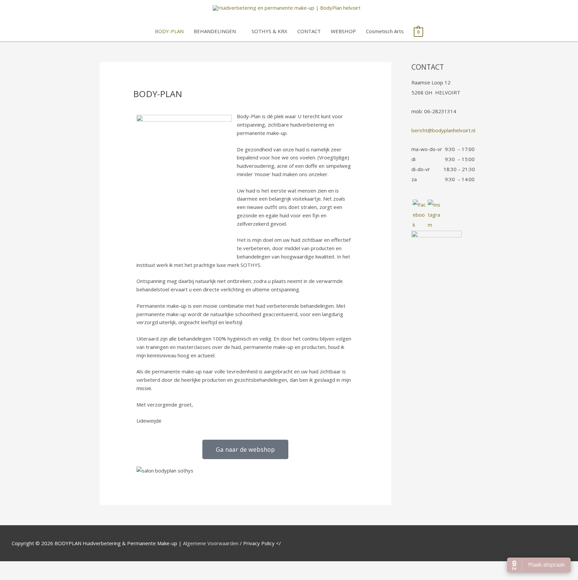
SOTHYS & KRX (269, 31)
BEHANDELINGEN (215, 31)
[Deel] (69, 567)
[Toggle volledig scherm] (41, 567)
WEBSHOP (343, 31)
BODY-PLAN (169, 31)
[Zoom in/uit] (13, 567)
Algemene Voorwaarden (210, 543)
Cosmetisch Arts (385, 31)
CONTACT (309, 31)
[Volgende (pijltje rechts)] (41, 576)
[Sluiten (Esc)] (97, 567)
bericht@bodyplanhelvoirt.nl (443, 130)
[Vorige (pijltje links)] (13, 576)
